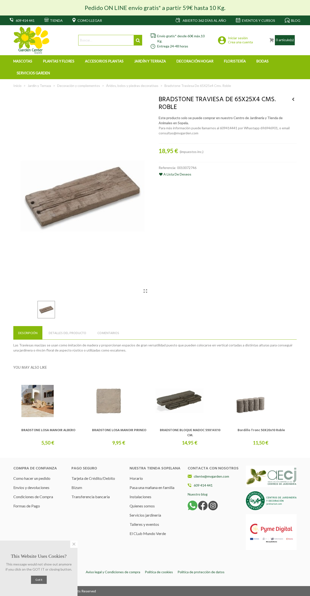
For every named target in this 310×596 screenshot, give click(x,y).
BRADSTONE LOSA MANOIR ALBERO (48, 430)
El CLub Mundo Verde (148, 533)
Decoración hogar (195, 61)
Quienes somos (142, 506)
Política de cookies (159, 572)
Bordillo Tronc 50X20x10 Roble (261, 430)
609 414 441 (203, 485)
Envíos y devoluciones (31, 487)
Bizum (76, 487)
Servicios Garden (33, 73)
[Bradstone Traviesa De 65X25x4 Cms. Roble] (145, 291)
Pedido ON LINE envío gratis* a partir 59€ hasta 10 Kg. (155, 7)
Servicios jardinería (145, 515)
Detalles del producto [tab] (67, 333)
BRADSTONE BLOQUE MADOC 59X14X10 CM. (190, 433)
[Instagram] (213, 505)
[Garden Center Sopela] (31, 40)
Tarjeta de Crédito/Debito (93, 478)
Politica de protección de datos (201, 572)
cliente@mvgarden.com (211, 476)
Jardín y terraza (150, 61)
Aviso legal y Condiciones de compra (113, 572)
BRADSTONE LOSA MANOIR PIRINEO (119, 430)
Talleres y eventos (144, 524)
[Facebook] (203, 505)
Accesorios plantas (104, 61)
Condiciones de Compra (33, 496)
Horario (136, 478)
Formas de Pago (26, 506)
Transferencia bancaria (90, 496)
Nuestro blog (198, 494)
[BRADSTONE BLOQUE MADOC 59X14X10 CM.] (190, 401)
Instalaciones (140, 496)
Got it (38, 579)
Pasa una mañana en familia (152, 487)
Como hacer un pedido (31, 478)
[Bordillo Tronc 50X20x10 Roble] (293, 99)
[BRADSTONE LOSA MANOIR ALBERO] (48, 401)
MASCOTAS (22, 61)
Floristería (235, 61)
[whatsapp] (192, 505)
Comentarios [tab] (108, 333)
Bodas (262, 61)
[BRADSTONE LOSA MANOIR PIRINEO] (119, 401)
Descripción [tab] (28, 333)
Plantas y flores (58, 61)
